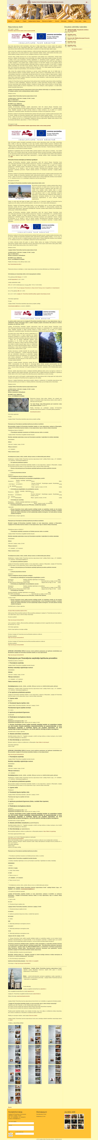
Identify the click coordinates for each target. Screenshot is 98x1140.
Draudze (18, 21)
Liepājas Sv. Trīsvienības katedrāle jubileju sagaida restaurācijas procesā (33, 294)
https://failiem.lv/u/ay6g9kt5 (32, 961)
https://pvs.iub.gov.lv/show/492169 (16, 754)
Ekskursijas (63, 21)
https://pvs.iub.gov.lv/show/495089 (16, 644)
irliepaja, (19, 277)
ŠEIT (12, 156)
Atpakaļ (9, 1107)
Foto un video (78, 21)
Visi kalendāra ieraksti (77, 49)
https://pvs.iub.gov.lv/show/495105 (16, 637)
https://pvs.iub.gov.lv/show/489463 (16, 838)
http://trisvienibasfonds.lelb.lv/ (14, 264)
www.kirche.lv (31, 991)
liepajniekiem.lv (15, 279)
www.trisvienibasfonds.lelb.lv (23, 996)
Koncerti (57, 21)
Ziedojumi (70, 21)
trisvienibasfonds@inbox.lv (14, 306)
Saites (84, 21)
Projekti (24, 21)
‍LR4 (9, 285)
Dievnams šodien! (33, 1015)
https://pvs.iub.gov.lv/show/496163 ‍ (16, 620)
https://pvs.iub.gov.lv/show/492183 (16, 655)
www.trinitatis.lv (36, 993)
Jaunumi (11, 21)
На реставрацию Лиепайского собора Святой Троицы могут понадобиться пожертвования (38, 288)
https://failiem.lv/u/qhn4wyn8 (42, 742)
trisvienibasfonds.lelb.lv (35, 411)
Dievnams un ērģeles (48, 21)
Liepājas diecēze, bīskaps (34, 21)
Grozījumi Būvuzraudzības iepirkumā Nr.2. (17, 610)
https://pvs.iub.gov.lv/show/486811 (23, 963)
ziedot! (11, 1020)
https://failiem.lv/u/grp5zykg (49, 831)
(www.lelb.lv (43, 989)
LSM (18, 291)
